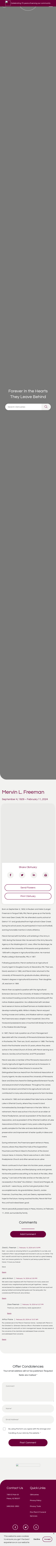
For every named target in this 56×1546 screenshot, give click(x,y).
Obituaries (34, 1495)
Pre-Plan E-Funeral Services (38, 1514)
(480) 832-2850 (13, 1506)
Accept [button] (47, 1539)
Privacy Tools (35, 1506)
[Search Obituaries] (46, 407)
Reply (4, 1272)
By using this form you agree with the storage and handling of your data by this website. (29, 1431)
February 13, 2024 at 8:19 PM (29, 1247)
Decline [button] (37, 1539)
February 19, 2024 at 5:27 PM (32, 1304)
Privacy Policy (35, 1500)
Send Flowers (28, 887)
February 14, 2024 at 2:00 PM (26, 1278)
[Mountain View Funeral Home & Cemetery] (28, 1468)
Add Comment (28, 1234)
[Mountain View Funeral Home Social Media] (15, 1527)
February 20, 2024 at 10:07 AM (27, 1319)
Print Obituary (28, 896)
